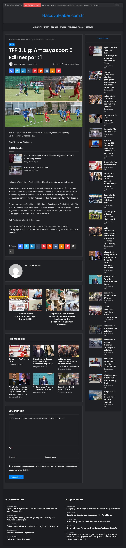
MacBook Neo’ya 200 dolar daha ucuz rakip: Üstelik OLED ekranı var (109, 147)
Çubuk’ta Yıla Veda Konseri (36, 167)
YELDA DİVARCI (19, 64)
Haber (46, 27)
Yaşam (81, 27)
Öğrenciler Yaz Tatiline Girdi (19, 360)
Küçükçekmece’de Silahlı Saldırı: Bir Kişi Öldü (110, 379)
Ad (10, 448)
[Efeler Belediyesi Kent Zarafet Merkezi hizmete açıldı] (95, 310)
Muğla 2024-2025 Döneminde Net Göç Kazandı (110, 396)
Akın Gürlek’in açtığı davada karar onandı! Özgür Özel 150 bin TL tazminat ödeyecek (19, 390)
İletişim (89, 27)
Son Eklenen (102, 38)
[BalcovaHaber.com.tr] (63, 15)
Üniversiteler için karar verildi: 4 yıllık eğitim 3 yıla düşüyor (64, 5)
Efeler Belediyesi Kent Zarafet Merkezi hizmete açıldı (110, 312)
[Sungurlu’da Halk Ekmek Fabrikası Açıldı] (95, 198)
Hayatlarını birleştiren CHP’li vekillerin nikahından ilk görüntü (43, 361)
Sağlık (63, 27)
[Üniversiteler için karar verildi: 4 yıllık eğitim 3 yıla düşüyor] (95, 99)
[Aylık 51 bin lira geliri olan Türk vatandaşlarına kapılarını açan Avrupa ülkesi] (15, 158)
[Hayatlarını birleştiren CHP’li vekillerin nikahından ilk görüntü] (43, 351)
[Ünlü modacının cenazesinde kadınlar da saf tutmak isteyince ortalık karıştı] (68, 351)
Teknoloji (72, 27)
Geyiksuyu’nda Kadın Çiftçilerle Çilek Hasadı (110, 215)
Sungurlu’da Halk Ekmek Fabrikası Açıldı (109, 199)
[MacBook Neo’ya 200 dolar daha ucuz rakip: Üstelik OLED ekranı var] (95, 143)
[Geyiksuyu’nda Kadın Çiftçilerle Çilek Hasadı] (95, 214)
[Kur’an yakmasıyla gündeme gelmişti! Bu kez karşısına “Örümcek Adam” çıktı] (95, 75)
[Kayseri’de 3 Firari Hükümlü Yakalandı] (95, 329)
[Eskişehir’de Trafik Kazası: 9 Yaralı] (68, 379)
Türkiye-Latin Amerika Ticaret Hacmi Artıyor (43, 388)
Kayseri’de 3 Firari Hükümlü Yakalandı (110, 328)
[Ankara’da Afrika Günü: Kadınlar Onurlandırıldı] (95, 362)
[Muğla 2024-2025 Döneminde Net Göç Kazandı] (95, 395)
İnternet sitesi (50, 457)
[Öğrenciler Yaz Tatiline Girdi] (19, 351)
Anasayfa (37, 27)
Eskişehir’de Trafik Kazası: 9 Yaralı (66, 388)
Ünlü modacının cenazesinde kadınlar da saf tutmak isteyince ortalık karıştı (68, 362)
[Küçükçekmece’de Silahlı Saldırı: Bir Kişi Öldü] (95, 378)
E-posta (12, 457)
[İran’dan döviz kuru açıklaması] (95, 118)
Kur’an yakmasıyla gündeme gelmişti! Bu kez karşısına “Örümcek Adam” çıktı (110, 80)
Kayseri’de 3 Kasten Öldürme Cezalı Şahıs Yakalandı (109, 344)
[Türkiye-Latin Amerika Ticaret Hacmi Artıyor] (43, 379)
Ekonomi (54, 27)
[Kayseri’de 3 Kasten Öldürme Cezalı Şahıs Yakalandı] (95, 343)
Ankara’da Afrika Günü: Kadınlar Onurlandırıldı (110, 363)
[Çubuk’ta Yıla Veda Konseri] (15, 170)
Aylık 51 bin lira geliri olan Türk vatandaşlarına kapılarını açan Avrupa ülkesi (110, 55)
